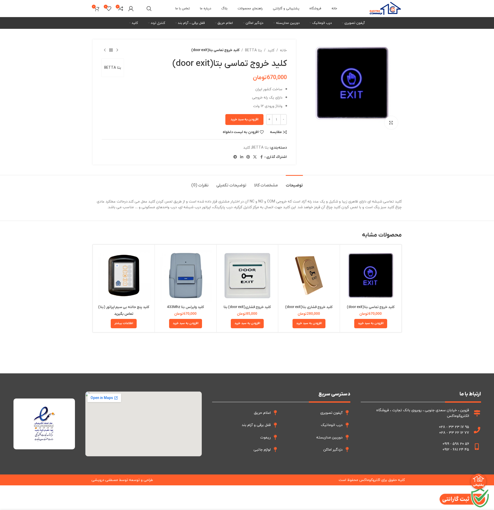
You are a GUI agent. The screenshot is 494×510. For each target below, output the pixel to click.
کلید (271, 50)
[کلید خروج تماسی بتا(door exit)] (371, 275)
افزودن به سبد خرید (244, 119)
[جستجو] (149, 8)
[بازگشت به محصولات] (111, 50)
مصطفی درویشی (105, 480)
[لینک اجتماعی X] (255, 157)
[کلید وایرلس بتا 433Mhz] (185, 275)
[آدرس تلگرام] (235, 157)
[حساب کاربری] (131, 8)
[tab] (294, 183)
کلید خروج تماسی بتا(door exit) (370, 307)
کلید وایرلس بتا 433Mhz (185, 307)
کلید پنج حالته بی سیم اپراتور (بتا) (123, 307)
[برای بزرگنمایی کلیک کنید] (391, 122)
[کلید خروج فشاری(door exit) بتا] (247, 275)
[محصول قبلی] (117, 50)
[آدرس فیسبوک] (261, 157)
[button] (370, 323)
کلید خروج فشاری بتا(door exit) (308, 307)
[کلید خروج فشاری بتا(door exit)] (309, 275)
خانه (283, 50)
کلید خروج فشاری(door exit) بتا (247, 307)
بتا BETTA (253, 50)
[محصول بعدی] (105, 50)
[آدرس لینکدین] (242, 157)
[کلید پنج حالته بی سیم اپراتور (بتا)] (124, 275)
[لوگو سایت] (385, 8)
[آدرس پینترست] (248, 157)
